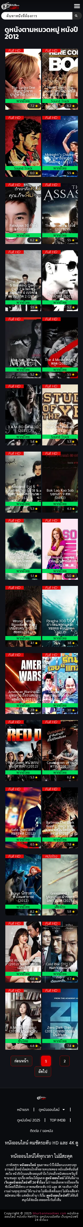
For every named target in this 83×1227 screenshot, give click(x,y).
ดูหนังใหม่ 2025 (28, 1120)
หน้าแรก (23, 1109)
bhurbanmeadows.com (49, 1213)
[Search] (77, 16)
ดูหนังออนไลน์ (49, 1109)
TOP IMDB (57, 1120)
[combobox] (36, 16)
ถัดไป (43, 1071)
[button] (77, 6)
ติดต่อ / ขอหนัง (41, 1130)
